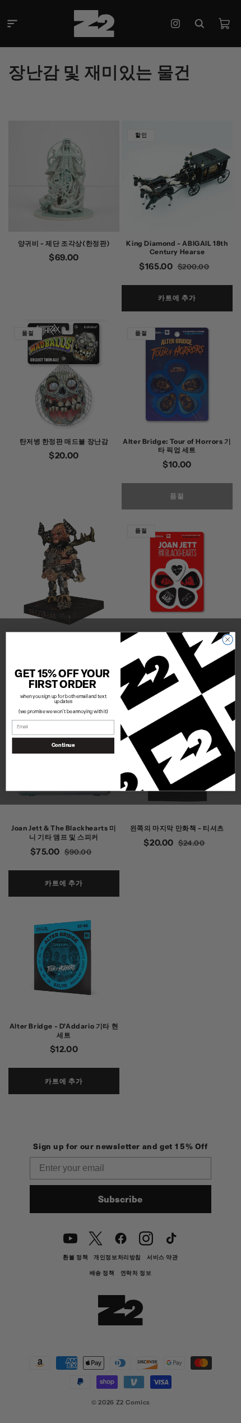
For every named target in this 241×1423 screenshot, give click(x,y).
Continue (63, 745)
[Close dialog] (228, 640)
